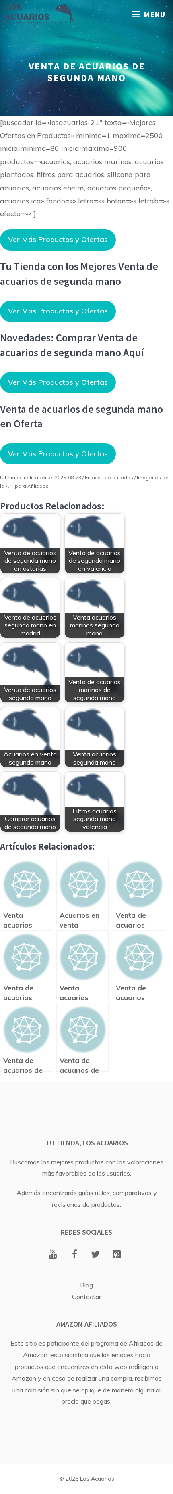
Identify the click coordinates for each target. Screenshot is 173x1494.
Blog (86, 1285)
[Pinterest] (117, 1254)
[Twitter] (95, 1254)
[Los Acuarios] (39, 14)
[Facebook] (74, 1254)
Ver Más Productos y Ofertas (58, 239)
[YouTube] (53, 1254)
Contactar (86, 1297)
